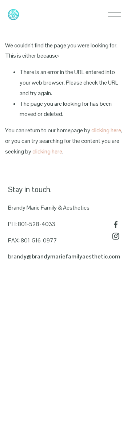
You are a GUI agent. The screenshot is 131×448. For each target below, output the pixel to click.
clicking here (106, 130)
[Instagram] (115, 236)
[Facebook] (115, 224)
